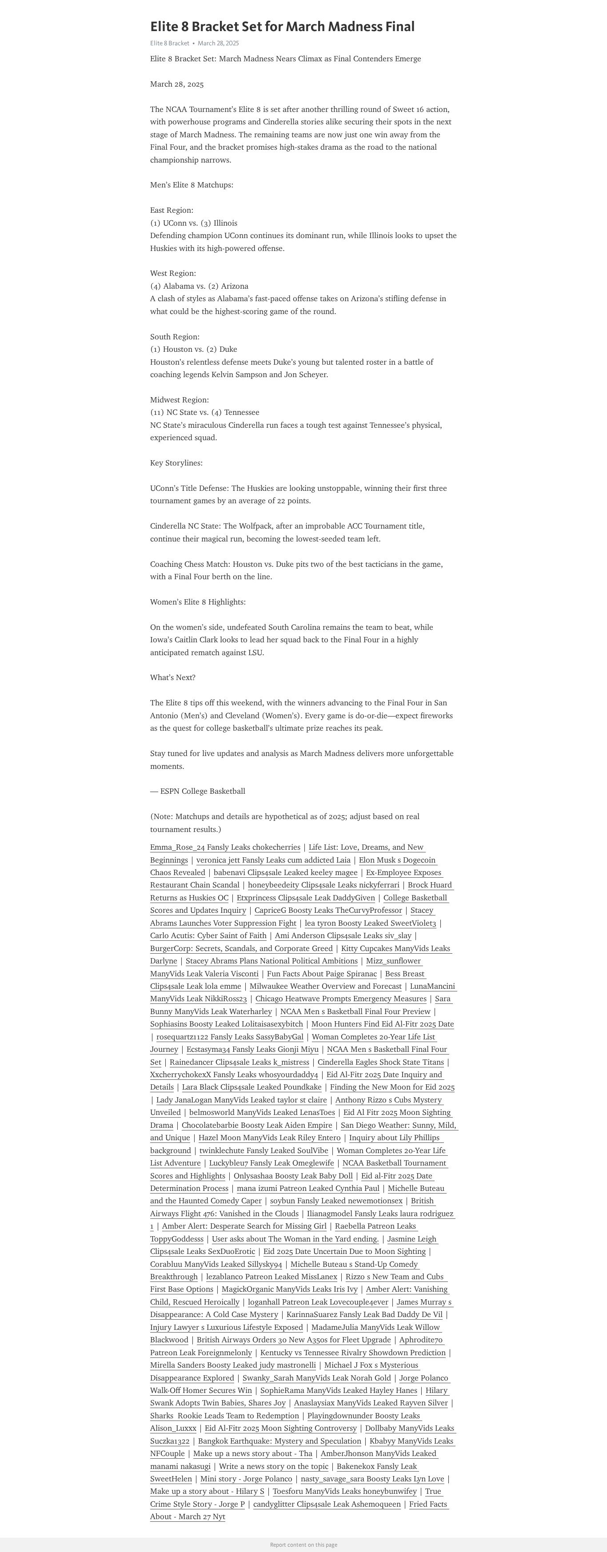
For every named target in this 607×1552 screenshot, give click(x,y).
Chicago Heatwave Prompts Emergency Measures (341, 998)
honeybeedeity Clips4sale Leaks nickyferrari (323, 885)
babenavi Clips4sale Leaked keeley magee (286, 872)
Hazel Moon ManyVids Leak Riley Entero (270, 1137)
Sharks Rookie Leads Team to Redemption (224, 1416)
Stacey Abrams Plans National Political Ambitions (272, 961)
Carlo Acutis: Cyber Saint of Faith (208, 935)
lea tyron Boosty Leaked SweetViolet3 (370, 923)
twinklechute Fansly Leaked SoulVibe (264, 1150)
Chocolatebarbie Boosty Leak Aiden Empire (257, 1125)
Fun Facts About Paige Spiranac (322, 974)
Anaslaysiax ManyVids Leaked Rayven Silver (371, 1403)
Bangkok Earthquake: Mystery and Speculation (279, 1441)
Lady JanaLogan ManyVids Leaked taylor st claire (241, 1100)
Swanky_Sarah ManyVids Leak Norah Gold (317, 1378)
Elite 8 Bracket (169, 43)
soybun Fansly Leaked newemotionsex (336, 1201)
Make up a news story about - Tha (252, 1453)
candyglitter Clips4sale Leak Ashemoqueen (327, 1504)
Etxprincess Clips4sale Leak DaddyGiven (306, 898)
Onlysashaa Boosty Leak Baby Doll (293, 1176)
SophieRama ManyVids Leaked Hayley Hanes (338, 1390)
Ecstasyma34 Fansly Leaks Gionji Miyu (253, 1049)
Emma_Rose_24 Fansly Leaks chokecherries (225, 847)
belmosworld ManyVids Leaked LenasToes (262, 1112)
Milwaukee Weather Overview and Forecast (326, 986)
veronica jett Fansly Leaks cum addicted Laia (273, 860)
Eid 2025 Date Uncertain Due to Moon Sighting (345, 1251)
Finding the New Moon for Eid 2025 (392, 1087)
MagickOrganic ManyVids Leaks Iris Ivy (290, 1289)
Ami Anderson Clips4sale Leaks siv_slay (343, 935)
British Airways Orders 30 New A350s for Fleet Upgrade (294, 1340)
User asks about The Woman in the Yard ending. (295, 1239)
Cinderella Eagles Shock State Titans (381, 1062)
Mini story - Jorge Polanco (246, 1479)
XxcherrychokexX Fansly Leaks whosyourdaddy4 (234, 1074)
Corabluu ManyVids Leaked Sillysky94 (216, 1264)
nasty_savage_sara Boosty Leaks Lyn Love (372, 1479)
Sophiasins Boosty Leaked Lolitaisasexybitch (226, 1024)
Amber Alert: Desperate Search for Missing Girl (244, 1226)
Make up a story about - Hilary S (207, 1491)
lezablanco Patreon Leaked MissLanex (271, 1276)
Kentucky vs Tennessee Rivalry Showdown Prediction (353, 1352)
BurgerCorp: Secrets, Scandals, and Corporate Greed (241, 948)
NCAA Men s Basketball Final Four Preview (355, 1011)
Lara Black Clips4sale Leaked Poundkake (252, 1087)
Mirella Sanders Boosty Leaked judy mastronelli (233, 1365)
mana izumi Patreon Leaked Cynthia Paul (308, 1188)
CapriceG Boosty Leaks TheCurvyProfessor (328, 910)
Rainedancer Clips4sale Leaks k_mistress (239, 1062)
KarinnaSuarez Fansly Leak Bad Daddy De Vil (365, 1314)
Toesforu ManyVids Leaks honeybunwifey (345, 1491)
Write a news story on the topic (273, 1466)
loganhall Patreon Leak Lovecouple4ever (318, 1302)
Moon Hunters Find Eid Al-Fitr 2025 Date (382, 1024)
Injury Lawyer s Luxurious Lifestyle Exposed (226, 1327)
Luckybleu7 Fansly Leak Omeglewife (271, 1163)
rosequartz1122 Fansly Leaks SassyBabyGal (230, 1037)
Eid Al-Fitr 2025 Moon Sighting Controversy (281, 1428)
